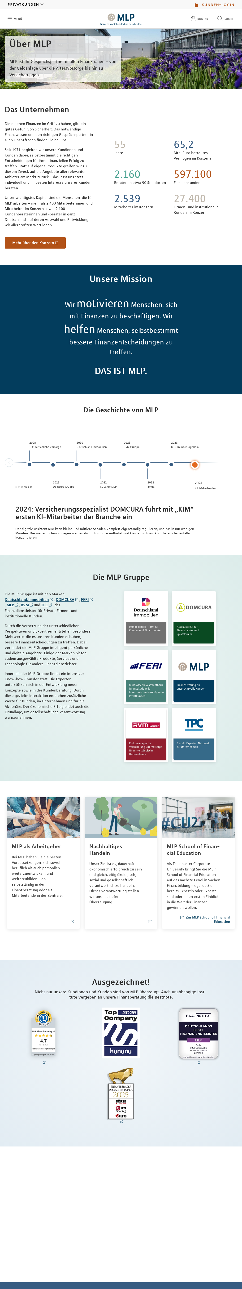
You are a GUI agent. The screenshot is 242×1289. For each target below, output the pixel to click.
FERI (85, 599)
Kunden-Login (217, 4)
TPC (44, 604)
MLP (10, 604)
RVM (25, 604)
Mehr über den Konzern (33, 242)
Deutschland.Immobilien (27, 599)
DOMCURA (65, 599)
